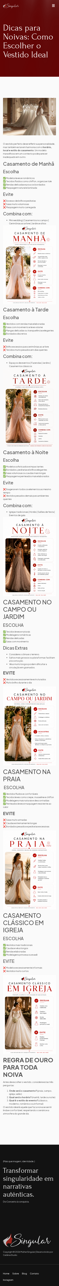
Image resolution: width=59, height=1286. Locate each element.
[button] (53, 6)
